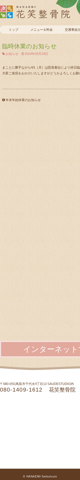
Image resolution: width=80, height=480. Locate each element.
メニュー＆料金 (41, 29)
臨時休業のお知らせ (29, 46)
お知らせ (12, 54)
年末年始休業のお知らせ (23, 100)
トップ (13, 29)
